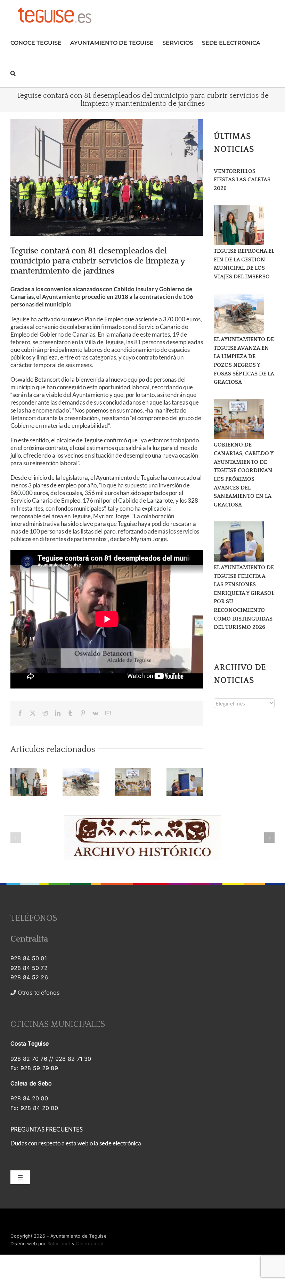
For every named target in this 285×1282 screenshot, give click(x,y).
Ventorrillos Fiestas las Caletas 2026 (242, 179)
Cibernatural (89, 1243)
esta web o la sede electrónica (103, 1143)
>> (42, 992)
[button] (13, 72)
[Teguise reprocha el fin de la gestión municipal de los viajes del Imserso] (239, 225)
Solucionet (59, 1243)
